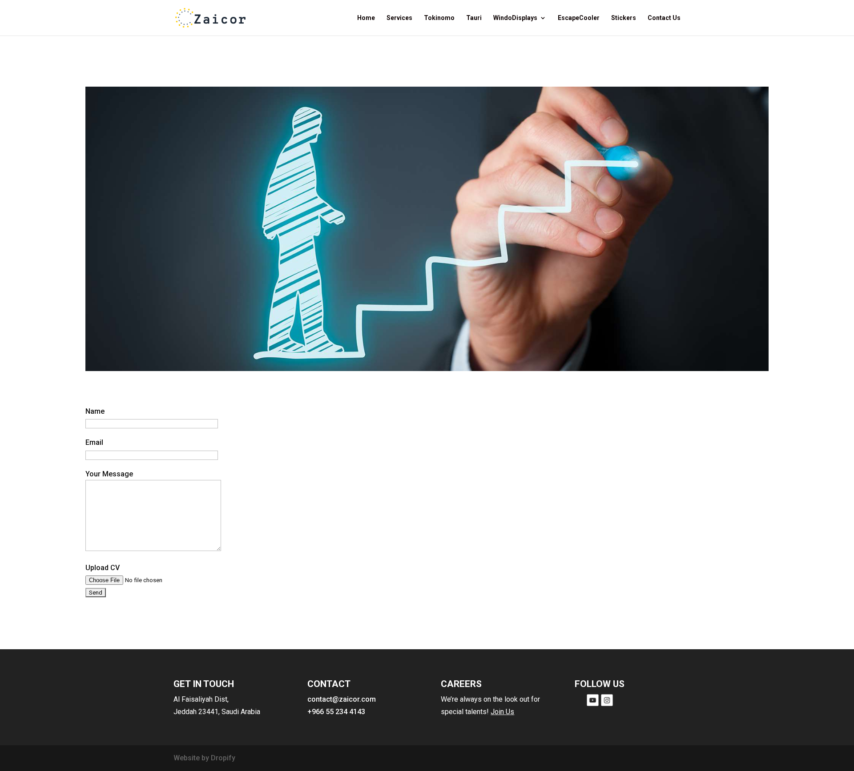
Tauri (474, 18)
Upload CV (102, 567)
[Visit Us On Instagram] (607, 704)
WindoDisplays (515, 18)
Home (366, 18)
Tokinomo (439, 18)
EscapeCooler (579, 18)
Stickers (623, 18)
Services (399, 18)
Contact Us (664, 18)
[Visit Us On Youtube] (592, 704)
